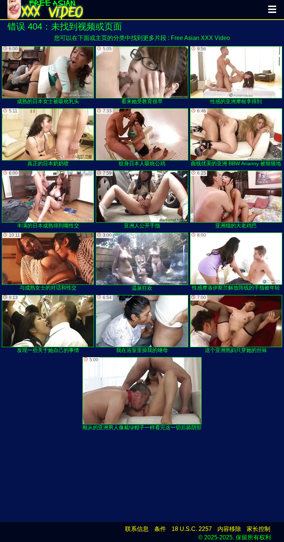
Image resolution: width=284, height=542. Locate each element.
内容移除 (229, 529)
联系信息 (137, 529)
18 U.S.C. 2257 (192, 529)
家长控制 (258, 529)
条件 (160, 529)
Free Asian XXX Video (200, 38)
